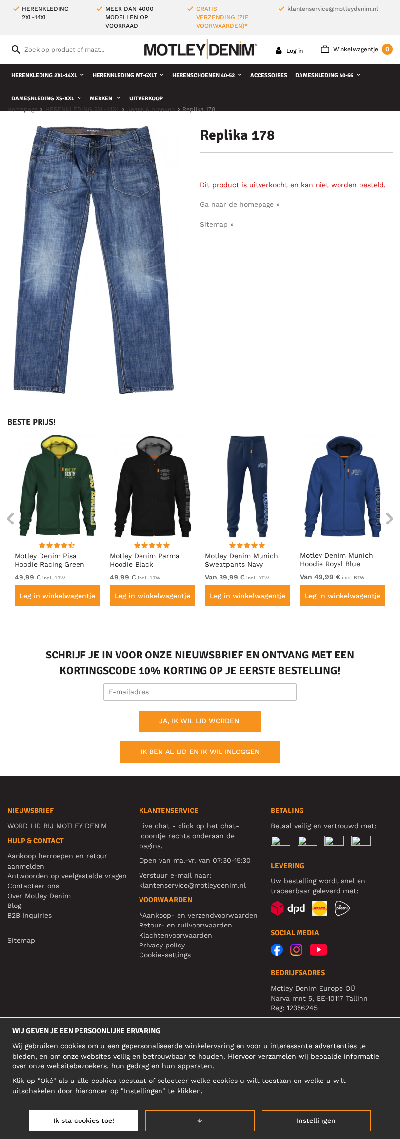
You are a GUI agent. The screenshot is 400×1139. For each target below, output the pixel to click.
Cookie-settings (165, 955)
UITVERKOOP (146, 98)
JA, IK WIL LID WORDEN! (200, 721)
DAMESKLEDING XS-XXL (42, 98)
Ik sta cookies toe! (83, 1120)
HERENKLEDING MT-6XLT (125, 75)
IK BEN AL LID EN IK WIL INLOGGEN (200, 751)
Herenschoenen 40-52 (203, 75)
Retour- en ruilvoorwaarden (185, 925)
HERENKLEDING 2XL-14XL (44, 75)
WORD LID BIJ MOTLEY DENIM (57, 826)
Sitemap (21, 940)
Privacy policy (162, 945)
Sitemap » (217, 224)
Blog (14, 905)
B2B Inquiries (29, 915)
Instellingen (316, 1120)
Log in (293, 50)
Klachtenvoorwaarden (175, 935)
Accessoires (268, 75)
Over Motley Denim (39, 896)
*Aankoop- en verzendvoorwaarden (198, 915)
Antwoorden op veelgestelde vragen (67, 876)
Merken (102, 98)
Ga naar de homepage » (240, 204)
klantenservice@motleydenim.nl (332, 8)
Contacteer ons (33, 885)
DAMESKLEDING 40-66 (324, 75)
